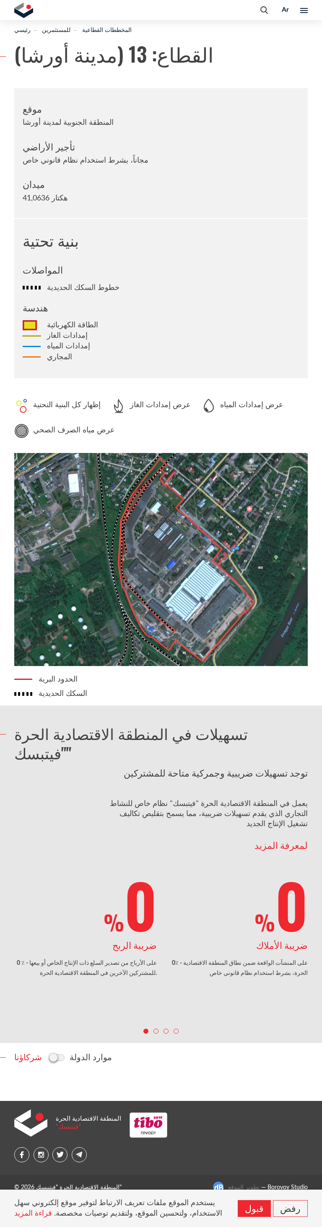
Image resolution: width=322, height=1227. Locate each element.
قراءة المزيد (33, 1213)
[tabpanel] (85, 926)
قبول (254, 1207)
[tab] (28, 1056)
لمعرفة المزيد (281, 845)
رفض (290, 1207)
